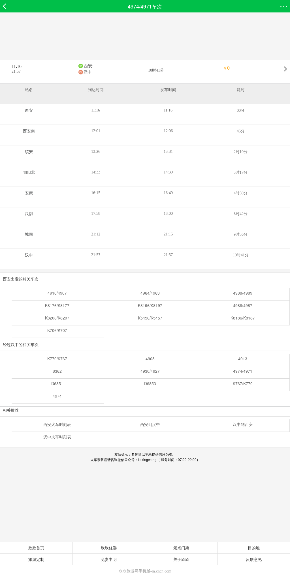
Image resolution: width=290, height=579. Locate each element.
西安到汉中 (150, 424)
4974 (57, 396)
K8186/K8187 (243, 318)
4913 (242, 358)
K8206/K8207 (57, 318)
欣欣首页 (36, 547)
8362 (57, 371)
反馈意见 (254, 559)
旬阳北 (29, 172)
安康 (29, 193)
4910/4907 (57, 293)
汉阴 (29, 214)
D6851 (57, 383)
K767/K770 (243, 383)
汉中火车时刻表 (57, 436)
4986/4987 (242, 305)
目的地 (254, 547)
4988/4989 (242, 293)
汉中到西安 (243, 424)
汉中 (87, 72)
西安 (88, 65)
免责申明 (109, 559)
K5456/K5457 (150, 318)
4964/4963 (150, 293)
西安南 (29, 131)
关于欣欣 (181, 559)
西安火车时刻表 (57, 424)
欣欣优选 (109, 547)
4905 (150, 358)
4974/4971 (242, 371)
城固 (29, 234)
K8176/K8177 (57, 305)
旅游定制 (36, 559)
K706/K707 (57, 330)
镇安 (29, 152)
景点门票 (181, 547)
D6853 (150, 383)
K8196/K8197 (150, 305)
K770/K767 (57, 358)
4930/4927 (150, 371)
